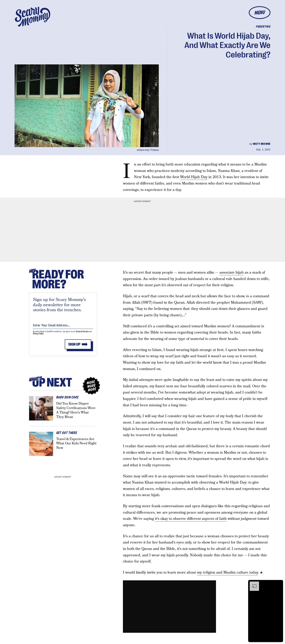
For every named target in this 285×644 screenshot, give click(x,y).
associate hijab (231, 272)
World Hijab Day (193, 177)
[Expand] (252, 583)
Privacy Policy (38, 334)
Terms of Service (82, 331)
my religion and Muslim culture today (227, 572)
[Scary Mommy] (32, 16)
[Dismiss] (279, 583)
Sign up (74, 344)
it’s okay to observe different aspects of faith (191, 518)
